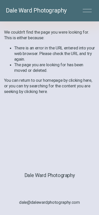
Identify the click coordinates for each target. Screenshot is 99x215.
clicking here (80, 80)
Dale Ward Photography (36, 10)
